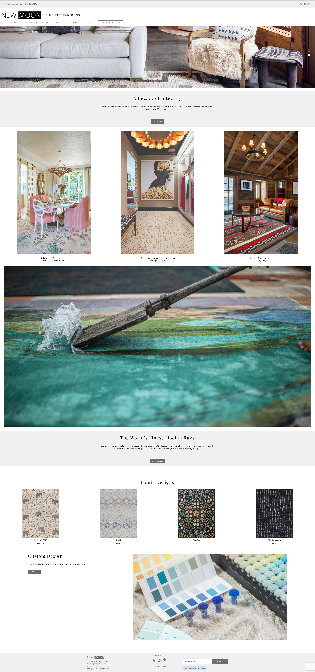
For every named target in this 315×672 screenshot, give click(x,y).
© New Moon (154, 666)
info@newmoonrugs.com (13, 4)
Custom (44, 22)
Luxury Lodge (261, 260)
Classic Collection (53, 258)
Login (164, 666)
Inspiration (60, 22)
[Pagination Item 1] (309, 46)
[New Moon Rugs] (41, 14)
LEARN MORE (34, 572)
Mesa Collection (261, 258)
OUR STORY (157, 121)
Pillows (29, 22)
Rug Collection (10, 22)
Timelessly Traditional (54, 260)
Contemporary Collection (157, 258)
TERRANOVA (274, 540)
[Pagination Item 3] (309, 55)
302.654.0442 (31, 4)
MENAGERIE (40, 540)
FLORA (196, 540)
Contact (90, 22)
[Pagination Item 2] (309, 50)
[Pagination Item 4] (309, 59)
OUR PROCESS (157, 461)
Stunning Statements (157, 260)
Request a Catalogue (110, 22)
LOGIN (308, 4)
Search (300, 5)
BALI (118, 540)
